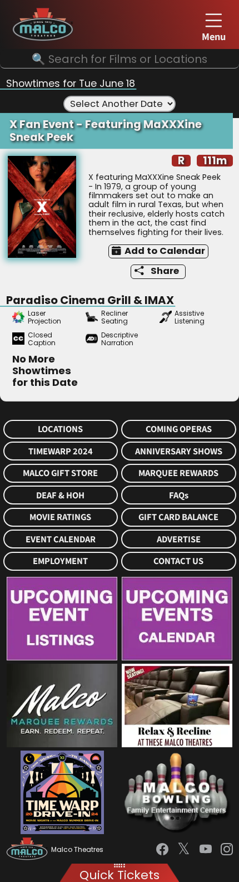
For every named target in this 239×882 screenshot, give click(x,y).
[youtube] (206, 849)
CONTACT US (178, 561)
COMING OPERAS (179, 429)
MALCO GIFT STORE (60, 473)
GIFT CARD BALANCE (178, 517)
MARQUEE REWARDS (178, 473)
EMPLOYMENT (60, 561)
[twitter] (183, 849)
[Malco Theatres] (28, 849)
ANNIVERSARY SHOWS (178, 451)
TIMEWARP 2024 (60, 451)
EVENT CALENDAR (61, 539)
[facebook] (162, 849)
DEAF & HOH (60, 495)
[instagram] (227, 849)
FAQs (178, 495)
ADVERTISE (179, 539)
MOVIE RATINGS (60, 517)
